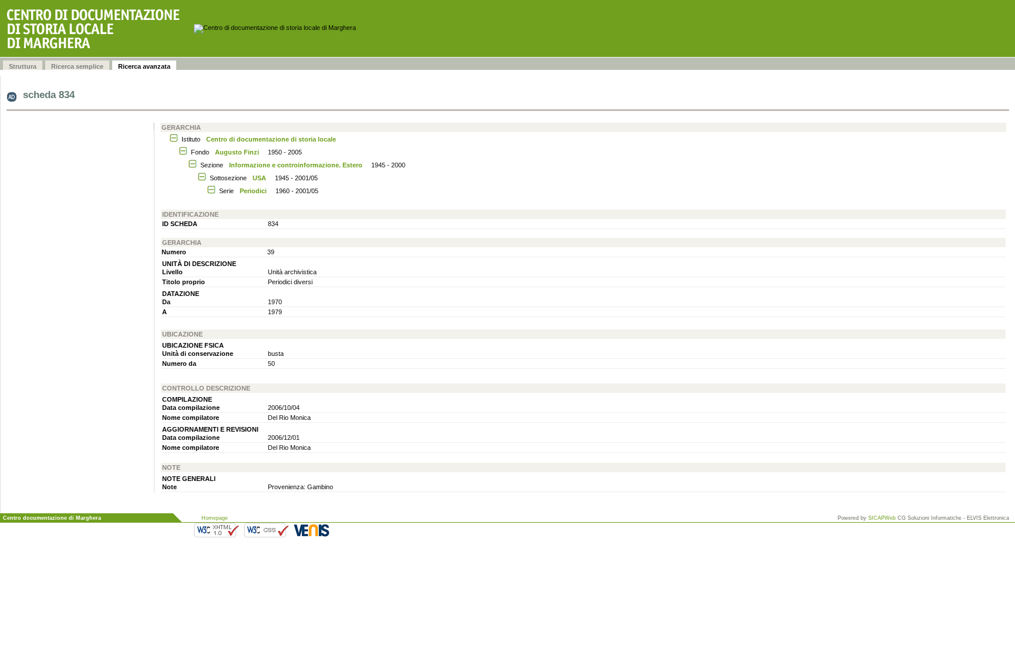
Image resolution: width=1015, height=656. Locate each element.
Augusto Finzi (237, 152)
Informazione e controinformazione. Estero (295, 165)
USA (259, 177)
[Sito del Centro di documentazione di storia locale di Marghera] (97, 28)
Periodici (253, 190)
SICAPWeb (882, 518)
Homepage (214, 518)
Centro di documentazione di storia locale (271, 139)
